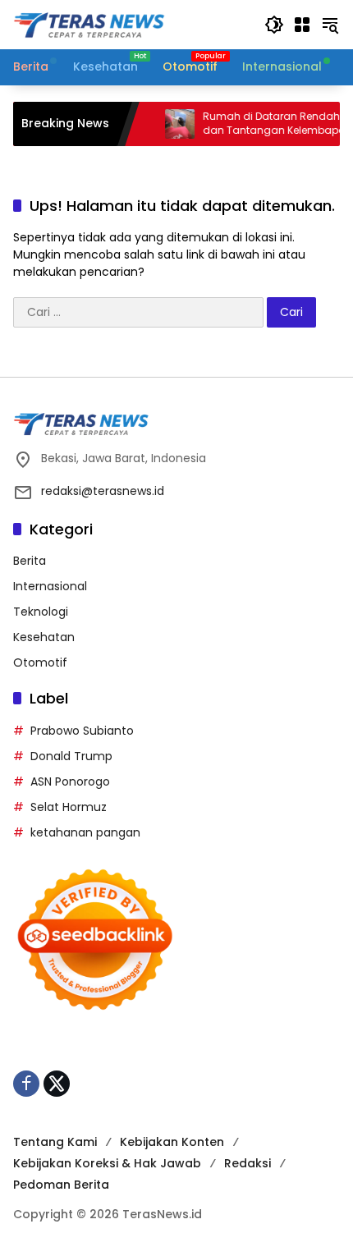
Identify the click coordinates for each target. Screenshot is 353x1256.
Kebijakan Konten (172, 1142)
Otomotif (40, 662)
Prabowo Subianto (82, 730)
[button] (274, 24)
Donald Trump (71, 756)
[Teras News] (130, 24)
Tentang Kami (55, 1142)
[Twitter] (57, 1083)
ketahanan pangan (85, 832)
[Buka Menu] (302, 24)
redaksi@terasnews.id (102, 491)
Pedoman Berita (61, 1184)
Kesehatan (44, 637)
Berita (29, 560)
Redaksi (247, 1163)
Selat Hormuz (68, 807)
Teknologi (40, 611)
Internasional (50, 586)
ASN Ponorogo (70, 781)
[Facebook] (26, 1083)
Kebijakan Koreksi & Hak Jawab (107, 1163)
